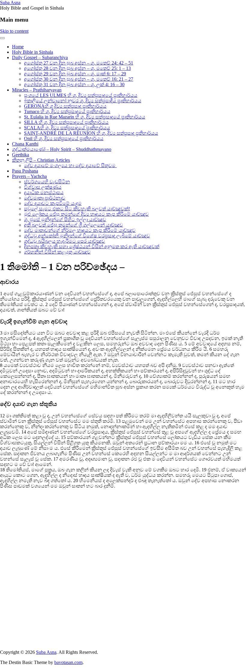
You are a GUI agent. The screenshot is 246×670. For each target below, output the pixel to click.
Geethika (20, 154)
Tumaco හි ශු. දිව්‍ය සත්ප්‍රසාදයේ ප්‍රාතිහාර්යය (67, 111)
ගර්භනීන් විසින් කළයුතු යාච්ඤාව (57, 251)
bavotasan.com (68, 662)
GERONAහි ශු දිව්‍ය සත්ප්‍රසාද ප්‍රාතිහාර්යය (65, 106)
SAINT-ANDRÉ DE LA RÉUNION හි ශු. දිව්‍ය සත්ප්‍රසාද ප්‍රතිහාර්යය (91, 133)
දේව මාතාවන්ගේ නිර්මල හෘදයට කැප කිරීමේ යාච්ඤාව (80, 230)
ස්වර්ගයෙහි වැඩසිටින (47, 181)
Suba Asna (10, 2)
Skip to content (14, 31)
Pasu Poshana (25, 170)
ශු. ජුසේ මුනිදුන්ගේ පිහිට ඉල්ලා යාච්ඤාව (65, 219)
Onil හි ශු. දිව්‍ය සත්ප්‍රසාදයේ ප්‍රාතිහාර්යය (64, 138)
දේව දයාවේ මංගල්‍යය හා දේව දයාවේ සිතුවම (70, 165)
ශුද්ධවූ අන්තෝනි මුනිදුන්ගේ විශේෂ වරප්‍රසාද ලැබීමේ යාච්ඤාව (87, 235)
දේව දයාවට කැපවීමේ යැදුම (53, 203)
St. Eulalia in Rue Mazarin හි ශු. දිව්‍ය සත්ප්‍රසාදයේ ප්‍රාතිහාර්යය (84, 116)
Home (18, 46)
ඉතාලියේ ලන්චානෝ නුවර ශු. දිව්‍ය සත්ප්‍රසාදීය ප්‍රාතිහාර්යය (82, 100)
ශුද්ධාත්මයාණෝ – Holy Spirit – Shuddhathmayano (61, 149)
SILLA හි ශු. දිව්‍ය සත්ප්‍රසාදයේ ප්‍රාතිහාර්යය (66, 122)
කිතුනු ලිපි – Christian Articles (41, 160)
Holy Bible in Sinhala (32, 52)
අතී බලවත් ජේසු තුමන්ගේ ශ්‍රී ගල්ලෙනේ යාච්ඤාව (73, 224)
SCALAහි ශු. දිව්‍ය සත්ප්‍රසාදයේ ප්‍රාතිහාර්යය (67, 127)
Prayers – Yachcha (29, 176)
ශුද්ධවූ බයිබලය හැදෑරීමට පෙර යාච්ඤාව (64, 241)
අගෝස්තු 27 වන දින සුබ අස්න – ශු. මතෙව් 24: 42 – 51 (78, 62)
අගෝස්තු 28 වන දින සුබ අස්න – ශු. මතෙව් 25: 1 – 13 (77, 68)
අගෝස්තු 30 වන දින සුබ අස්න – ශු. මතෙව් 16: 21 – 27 (78, 79)
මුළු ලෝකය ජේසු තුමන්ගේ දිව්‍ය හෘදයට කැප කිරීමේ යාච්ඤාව (86, 214)
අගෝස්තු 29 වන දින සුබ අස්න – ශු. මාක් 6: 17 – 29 (75, 73)
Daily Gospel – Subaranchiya (40, 57)
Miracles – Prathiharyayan (37, 89)
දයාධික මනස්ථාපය (44, 192)
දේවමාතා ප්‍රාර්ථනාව (44, 197)
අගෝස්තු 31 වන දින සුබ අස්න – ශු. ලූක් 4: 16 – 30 (74, 84)
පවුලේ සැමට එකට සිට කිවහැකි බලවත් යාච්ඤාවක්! (77, 208)
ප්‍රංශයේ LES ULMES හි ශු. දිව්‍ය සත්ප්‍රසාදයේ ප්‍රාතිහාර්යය (80, 95)
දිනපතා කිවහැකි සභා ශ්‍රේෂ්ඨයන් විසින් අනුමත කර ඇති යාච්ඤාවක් (91, 246)
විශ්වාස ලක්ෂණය (43, 187)
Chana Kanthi (25, 143)
